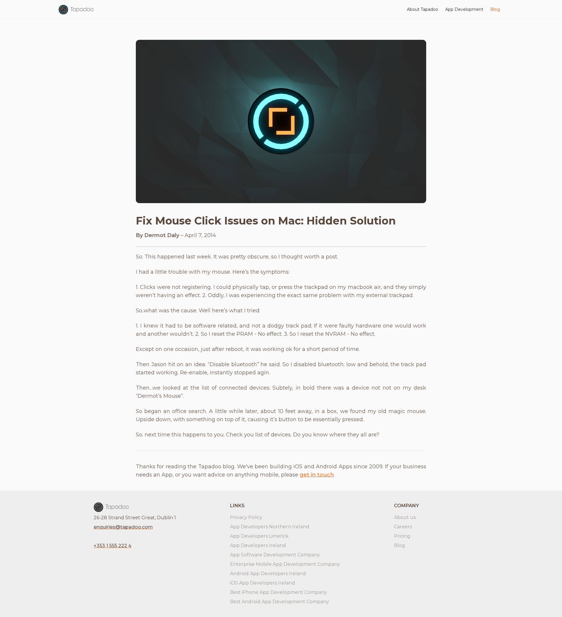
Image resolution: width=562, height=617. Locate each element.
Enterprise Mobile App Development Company (285, 564)
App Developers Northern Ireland (269, 526)
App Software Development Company (275, 555)
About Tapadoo (422, 9)
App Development (464, 9)
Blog (495, 9)
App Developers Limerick (259, 536)
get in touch (317, 475)
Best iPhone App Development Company (278, 592)
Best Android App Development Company (279, 601)
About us (405, 517)
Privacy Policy (246, 517)
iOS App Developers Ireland (262, 583)
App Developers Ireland (258, 545)
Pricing (402, 536)
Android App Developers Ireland (268, 573)
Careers (403, 526)
